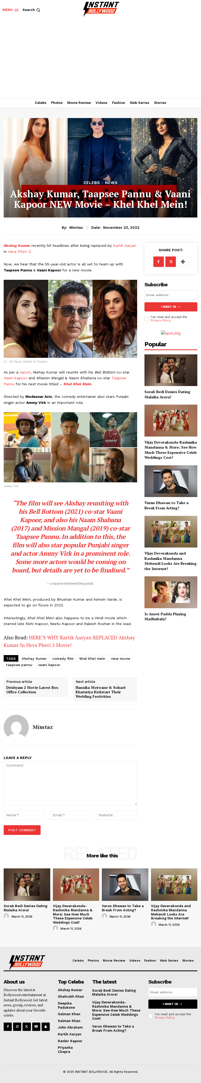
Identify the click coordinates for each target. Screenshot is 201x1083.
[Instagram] (17, 1027)
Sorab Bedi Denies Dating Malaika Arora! (167, 394)
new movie (120, 659)
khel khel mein (92, 659)
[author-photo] (7, 916)
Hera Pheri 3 (18, 251)
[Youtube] (36, 1027)
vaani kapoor (49, 665)
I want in (168, 307)
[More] (182, 261)
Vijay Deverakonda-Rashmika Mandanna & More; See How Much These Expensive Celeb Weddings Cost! (170, 450)
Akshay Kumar (17, 245)
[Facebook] (158, 261)
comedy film (63, 659)
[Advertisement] (100, 59)
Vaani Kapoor (16, 378)
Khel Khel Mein (77, 384)
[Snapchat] (46, 1027)
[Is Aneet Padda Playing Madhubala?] (170, 592)
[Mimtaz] (16, 727)
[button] (32, 10)
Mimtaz (76, 227)
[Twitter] (170, 261)
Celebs (91, 183)
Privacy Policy (160, 320)
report (25, 372)
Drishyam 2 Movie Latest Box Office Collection (32, 689)
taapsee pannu (19, 665)
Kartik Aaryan (124, 245)
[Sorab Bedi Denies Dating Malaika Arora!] (170, 370)
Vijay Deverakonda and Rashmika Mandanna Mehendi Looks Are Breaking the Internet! (170, 561)
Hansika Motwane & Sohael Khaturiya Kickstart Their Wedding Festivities (100, 692)
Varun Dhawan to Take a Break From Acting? (166, 505)
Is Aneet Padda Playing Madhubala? (165, 616)
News (111, 183)
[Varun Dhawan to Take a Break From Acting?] (170, 481)
